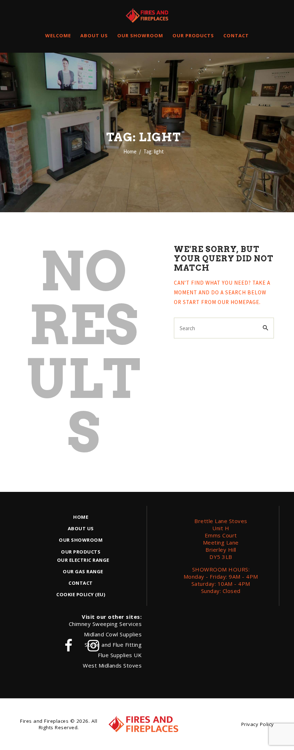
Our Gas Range (83, 571)
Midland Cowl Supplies (113, 634)
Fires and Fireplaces (44, 721)
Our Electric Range (83, 560)
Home (130, 151)
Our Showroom (81, 540)
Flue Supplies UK (120, 655)
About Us (81, 528)
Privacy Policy (257, 724)
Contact (80, 583)
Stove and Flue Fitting (113, 644)
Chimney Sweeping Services (105, 623)
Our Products (80, 552)
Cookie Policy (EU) (80, 594)
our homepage (238, 302)
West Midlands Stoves (112, 665)
